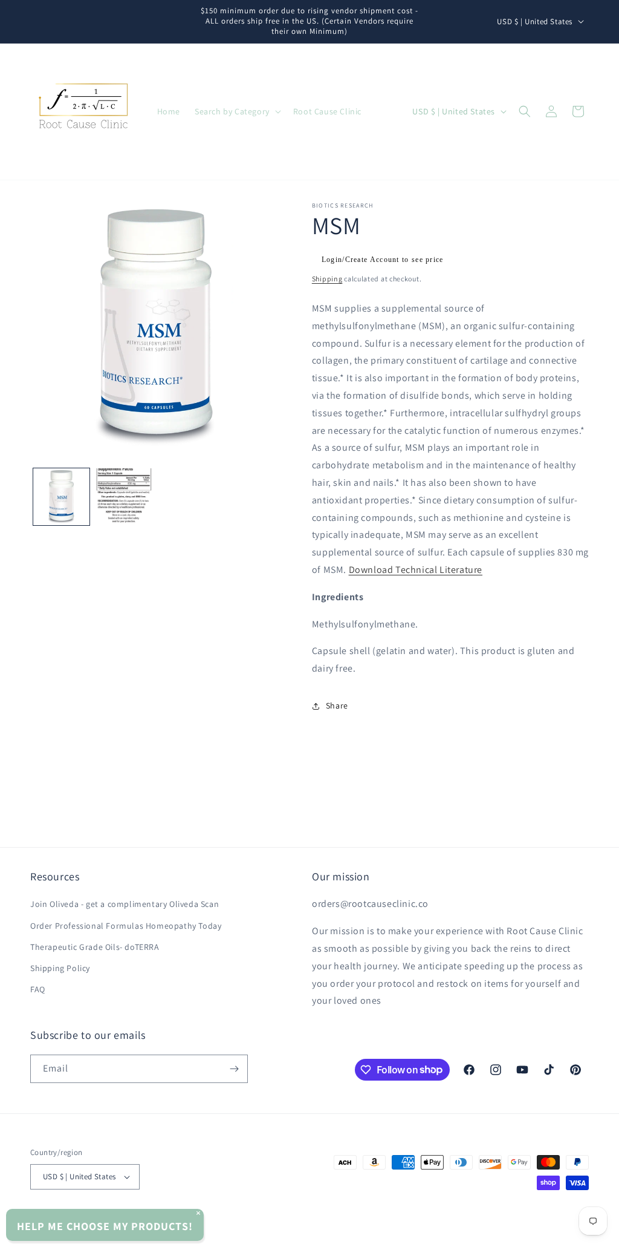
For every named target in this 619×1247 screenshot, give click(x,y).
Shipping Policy (60, 968)
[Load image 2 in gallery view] (124, 496)
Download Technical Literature (415, 569)
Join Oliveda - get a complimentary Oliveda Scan (124, 903)
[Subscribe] (234, 1069)
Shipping (327, 278)
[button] (236, 111)
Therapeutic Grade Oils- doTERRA (95, 946)
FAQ (37, 989)
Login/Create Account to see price (383, 259)
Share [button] (337, 705)
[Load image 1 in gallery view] (61, 496)
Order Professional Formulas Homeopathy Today (125, 925)
